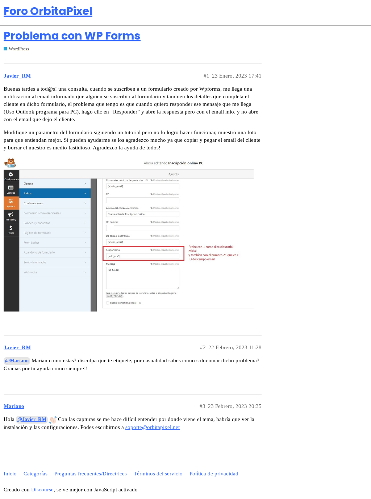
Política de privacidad (213, 474)
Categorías (35, 474)
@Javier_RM (31, 419)
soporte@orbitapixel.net (152, 427)
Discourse (42, 489)
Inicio (10, 474)
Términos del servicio (158, 474)
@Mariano (17, 360)
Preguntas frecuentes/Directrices (90, 474)
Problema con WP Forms (72, 36)
